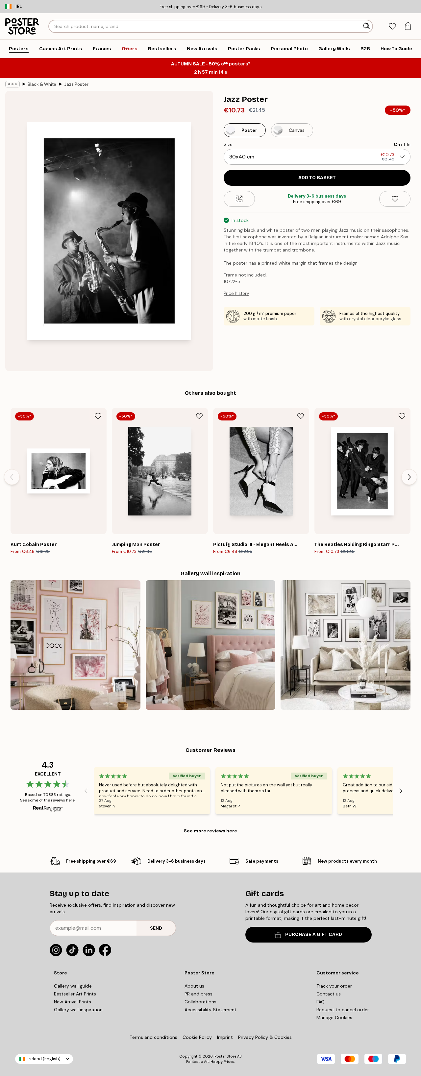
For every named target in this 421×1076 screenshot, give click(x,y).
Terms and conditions (153, 1037)
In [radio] (408, 144)
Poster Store (225, 1056)
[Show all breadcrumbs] (12, 84)
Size (228, 144)
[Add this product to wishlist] (394, 199)
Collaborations (200, 1002)
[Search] (367, 26)
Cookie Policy (197, 1037)
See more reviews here (210, 831)
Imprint (225, 1037)
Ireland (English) (44, 1059)
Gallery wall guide (73, 986)
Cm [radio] (398, 144)
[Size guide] (239, 199)
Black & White (42, 84)
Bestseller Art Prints (75, 994)
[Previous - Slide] (12, 477)
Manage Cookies (334, 1017)
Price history (236, 293)
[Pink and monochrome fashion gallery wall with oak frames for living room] (75, 645)
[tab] (392, 26)
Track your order (334, 986)
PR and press (198, 994)
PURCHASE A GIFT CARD (313, 934)
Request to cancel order (342, 1010)
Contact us (328, 994)
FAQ (320, 1002)
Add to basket (317, 177)
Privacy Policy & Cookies (265, 1037)
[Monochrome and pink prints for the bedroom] (211, 645)
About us (194, 986)
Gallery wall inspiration (78, 1010)
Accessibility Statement (210, 1010)
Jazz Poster (76, 84)
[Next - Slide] (409, 477)
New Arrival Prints (72, 1002)
